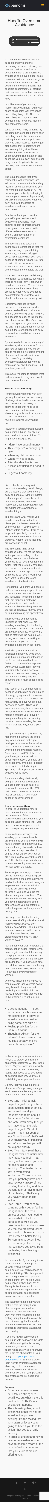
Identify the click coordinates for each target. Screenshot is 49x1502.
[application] (24, 41)
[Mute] (29, 42)
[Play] (13, 39)
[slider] (34, 42)
